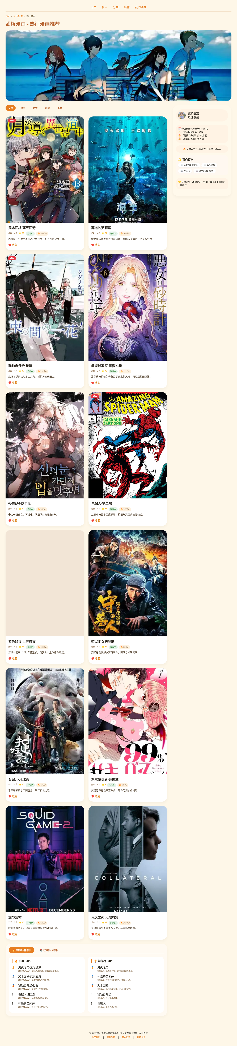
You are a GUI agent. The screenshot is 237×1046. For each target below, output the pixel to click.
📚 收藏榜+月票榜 (49, 950)
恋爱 (35, 108)
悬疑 (59, 108)
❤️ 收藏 (12, 244)
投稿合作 (141, 1037)
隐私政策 (111, 1037)
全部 (10, 108)
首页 (93, 7)
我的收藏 (140, 7)
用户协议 (126, 1037)
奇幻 (47, 108)
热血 (23, 108)
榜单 (104, 7)
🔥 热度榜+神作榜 (21, 950)
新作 (127, 7)
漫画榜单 (18, 16)
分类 (115, 7)
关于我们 (96, 1037)
